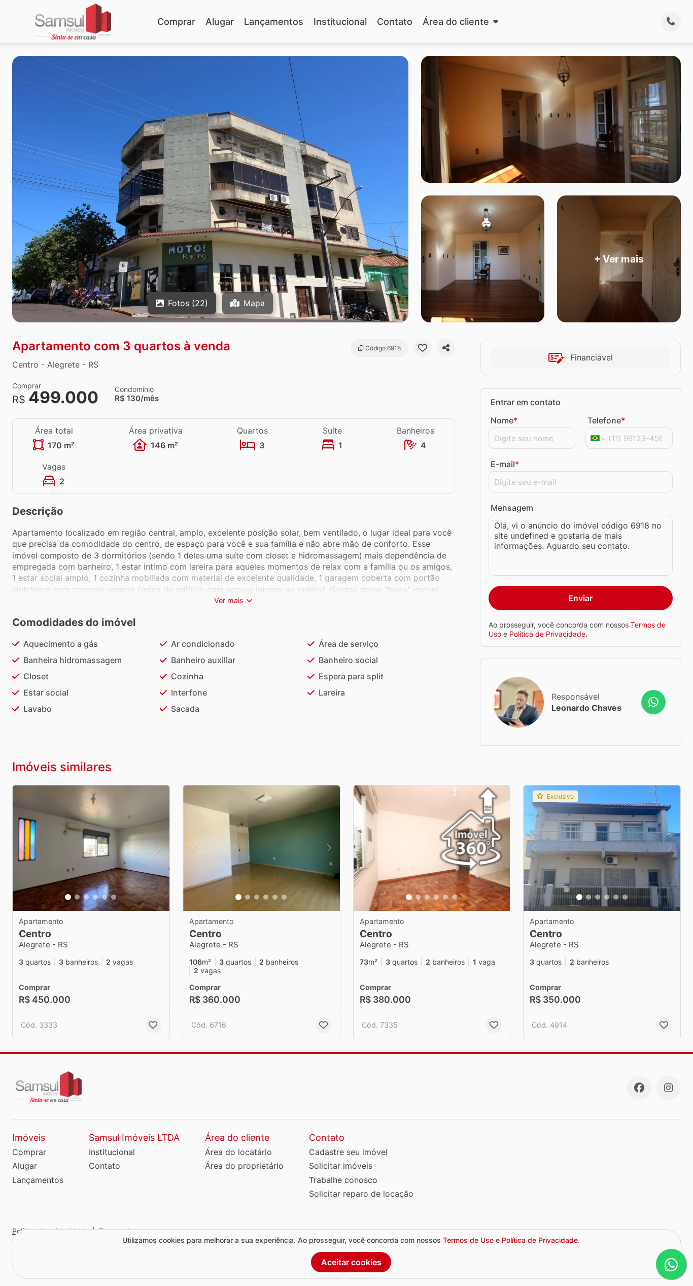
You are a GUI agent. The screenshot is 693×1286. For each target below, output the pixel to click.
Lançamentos (273, 21)
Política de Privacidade (547, 634)
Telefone (606, 420)
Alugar (219, 21)
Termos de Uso (468, 1240)
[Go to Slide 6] (113, 897)
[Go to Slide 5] (104, 897)
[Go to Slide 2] (77, 897)
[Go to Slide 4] (95, 897)
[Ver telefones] (671, 22)
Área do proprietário (244, 1166)
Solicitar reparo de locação (361, 1194)
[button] (91, 848)
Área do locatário (238, 1152)
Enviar (580, 598)
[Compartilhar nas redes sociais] (446, 348)
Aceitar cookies (351, 1262)
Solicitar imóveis (340, 1166)
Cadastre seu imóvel (348, 1152)
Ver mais (229, 600)
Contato (394, 21)
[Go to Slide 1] (68, 897)
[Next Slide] (158, 848)
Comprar (176, 21)
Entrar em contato (526, 402)
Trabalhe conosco (343, 1180)
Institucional (340, 21)
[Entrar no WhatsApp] (653, 702)
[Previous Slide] (23, 848)
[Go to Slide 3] (86, 897)
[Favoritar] (422, 348)
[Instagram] (668, 1088)
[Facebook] (639, 1088)
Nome (504, 420)
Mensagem (512, 508)
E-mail (505, 464)
